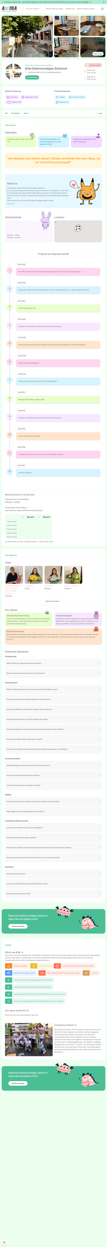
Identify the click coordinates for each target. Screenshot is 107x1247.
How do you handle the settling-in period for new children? (28, 699)
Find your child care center (54, 9)
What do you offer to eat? (16, 874)
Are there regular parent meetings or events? (24, 785)
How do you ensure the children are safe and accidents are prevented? (33, 801)
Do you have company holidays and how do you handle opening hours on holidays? (37, 749)
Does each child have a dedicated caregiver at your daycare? (29, 709)
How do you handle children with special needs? (25, 739)
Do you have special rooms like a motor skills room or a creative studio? (33, 857)
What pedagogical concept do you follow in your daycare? (28, 765)
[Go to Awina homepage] (9, 8)
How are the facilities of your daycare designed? (25, 828)
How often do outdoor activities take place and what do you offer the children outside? (39, 847)
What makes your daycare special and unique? (24, 663)
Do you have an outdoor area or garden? (21, 838)
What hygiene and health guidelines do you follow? (26, 811)
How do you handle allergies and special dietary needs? (27, 884)
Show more (11, 204)
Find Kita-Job (70, 9)
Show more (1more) (52, 601)
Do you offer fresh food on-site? (18, 894)
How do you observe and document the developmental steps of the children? (35, 729)
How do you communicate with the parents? (23, 775)
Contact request (32, 77)
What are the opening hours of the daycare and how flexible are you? (32, 689)
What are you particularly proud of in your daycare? (26, 673)
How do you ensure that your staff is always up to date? (27, 719)
